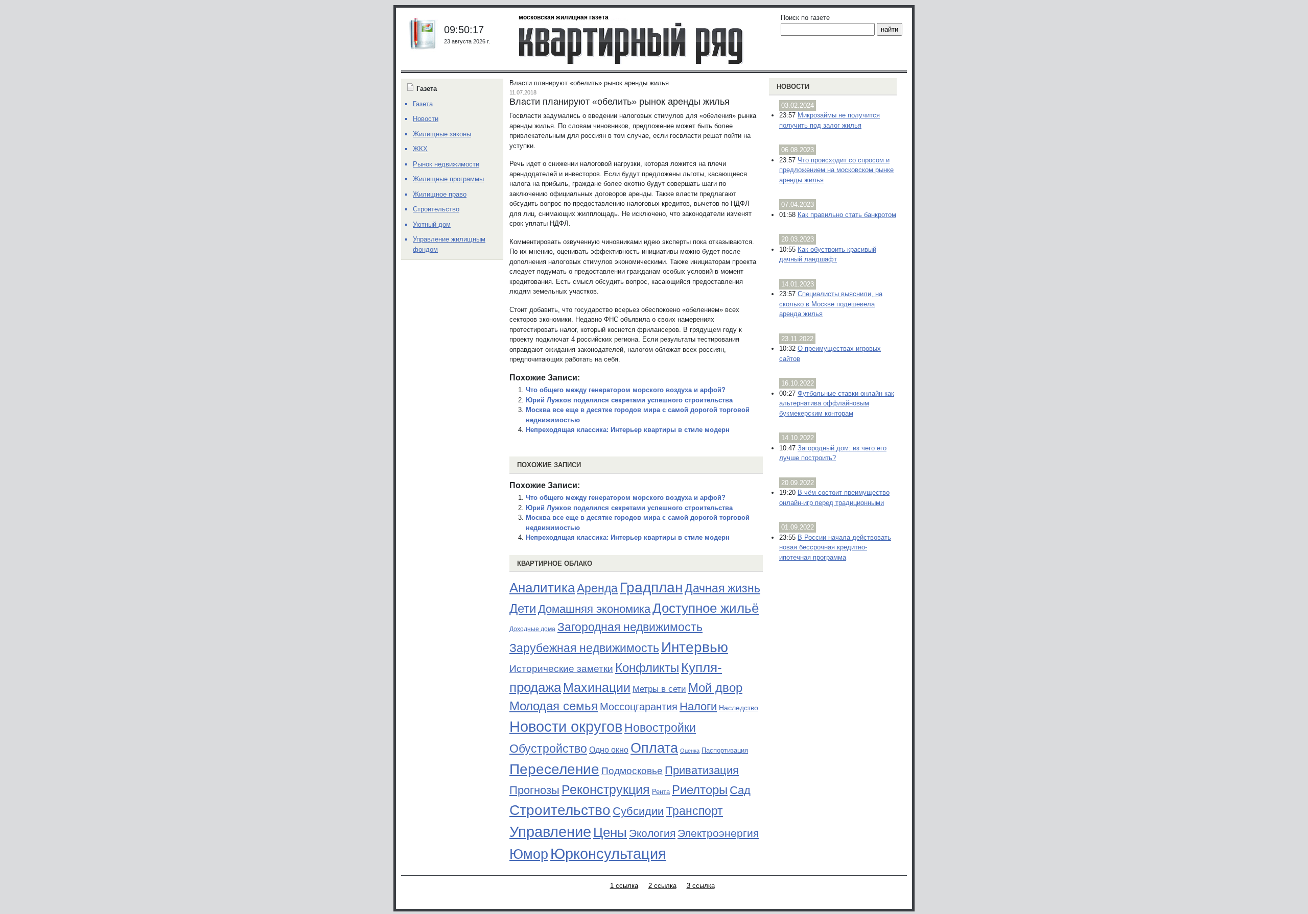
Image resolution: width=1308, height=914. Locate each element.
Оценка (689, 751)
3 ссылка (701, 885)
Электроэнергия (718, 833)
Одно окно (608, 749)
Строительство (560, 810)
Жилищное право (439, 194)
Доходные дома (532, 629)
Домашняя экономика (594, 609)
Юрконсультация (608, 854)
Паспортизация (725, 750)
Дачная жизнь (722, 588)
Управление (550, 832)
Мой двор (715, 687)
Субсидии (638, 811)
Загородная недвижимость (630, 627)
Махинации (596, 687)
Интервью (694, 647)
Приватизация (702, 770)
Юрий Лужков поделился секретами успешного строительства (629, 400)
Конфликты (647, 668)
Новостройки (660, 727)
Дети (522, 608)
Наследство (738, 708)
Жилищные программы (448, 179)
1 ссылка (624, 885)
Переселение (554, 769)
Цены (610, 832)
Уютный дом (432, 224)
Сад (740, 790)
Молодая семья (553, 706)
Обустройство (548, 748)
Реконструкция (606, 789)
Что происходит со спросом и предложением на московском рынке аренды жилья (836, 170)
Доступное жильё (705, 608)
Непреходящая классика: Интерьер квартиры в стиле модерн (628, 430)
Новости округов (565, 726)
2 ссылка (662, 885)
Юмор (528, 854)
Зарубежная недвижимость (584, 648)
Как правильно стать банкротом (847, 215)
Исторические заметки (561, 668)
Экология (652, 833)
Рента (661, 792)
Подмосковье (632, 770)
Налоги (698, 706)
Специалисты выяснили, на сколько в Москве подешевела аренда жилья (830, 304)
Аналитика (542, 587)
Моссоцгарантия (639, 706)
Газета (423, 104)
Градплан (651, 587)
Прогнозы (534, 790)
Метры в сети (659, 689)
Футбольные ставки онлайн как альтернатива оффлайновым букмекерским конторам (836, 403)
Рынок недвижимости (446, 164)
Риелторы (700, 790)
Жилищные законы (442, 134)
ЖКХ (420, 149)
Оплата (654, 748)
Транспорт (694, 810)
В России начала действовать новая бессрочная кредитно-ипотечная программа (835, 547)
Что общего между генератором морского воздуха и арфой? (626, 390)
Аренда (597, 588)
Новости (793, 86)
